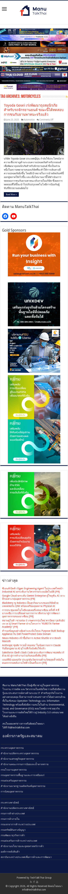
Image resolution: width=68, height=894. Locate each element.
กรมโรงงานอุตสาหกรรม (14, 769)
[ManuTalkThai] (34, 9)
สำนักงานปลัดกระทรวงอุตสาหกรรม (20, 753)
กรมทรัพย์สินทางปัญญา (13, 829)
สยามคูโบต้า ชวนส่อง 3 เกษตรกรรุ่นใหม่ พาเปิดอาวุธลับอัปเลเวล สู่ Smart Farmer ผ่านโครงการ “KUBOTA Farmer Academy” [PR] (33, 623)
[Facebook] (34, 882)
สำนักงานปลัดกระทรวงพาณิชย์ (17, 808)
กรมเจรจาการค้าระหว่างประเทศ (18, 824)
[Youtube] (37, 882)
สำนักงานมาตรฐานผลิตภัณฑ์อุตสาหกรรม (23, 786)
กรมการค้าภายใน (10, 819)
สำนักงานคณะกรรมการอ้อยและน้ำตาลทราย (24, 764)
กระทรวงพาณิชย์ (10, 802)
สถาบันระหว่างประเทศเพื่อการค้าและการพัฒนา (26, 857)
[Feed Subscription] (67, 96)
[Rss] (31, 882)
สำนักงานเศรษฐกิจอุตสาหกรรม (17, 758)
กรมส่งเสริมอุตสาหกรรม (14, 780)
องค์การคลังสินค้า (10, 851)
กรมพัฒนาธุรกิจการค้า (13, 835)
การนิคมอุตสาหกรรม (12, 791)
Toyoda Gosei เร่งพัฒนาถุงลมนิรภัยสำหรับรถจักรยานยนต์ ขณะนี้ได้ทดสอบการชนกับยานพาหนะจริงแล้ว (34, 110)
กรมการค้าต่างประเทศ (13, 813)
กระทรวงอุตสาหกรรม (12, 747)
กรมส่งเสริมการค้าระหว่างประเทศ (19, 840)
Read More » (11, 194)
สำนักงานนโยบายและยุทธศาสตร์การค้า (22, 846)
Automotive (29, 119)
